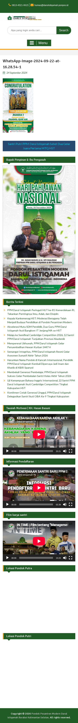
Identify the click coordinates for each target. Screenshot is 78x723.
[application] (39, 434)
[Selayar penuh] (70, 451)
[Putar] (7, 451)
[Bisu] (65, 451)
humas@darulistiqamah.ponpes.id (51, 5)
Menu (43, 43)
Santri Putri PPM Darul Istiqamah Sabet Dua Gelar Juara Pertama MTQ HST (39, 146)
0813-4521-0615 (20, 5)
